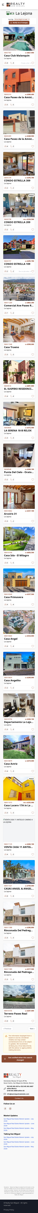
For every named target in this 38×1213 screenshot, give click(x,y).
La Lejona (7, 58)
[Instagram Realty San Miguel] (10, 1108)
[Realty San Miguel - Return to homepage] (15, 4)
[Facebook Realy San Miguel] (5, 1108)
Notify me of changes (20, 23)
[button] (3, 4)
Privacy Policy (9, 1210)
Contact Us (19, 1098)
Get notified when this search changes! (20, 1058)
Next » (32, 1029)
